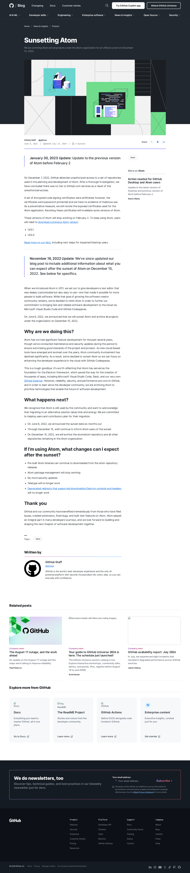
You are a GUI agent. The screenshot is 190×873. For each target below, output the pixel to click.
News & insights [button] (123, 15)
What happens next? (46, 399)
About (158, 824)
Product (55, 26)
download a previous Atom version (58, 222)
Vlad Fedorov (15, 668)
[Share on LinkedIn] (164, 142)
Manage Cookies (48, 866)
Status (130, 839)
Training (130, 834)
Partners (102, 829)
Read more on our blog (37, 242)
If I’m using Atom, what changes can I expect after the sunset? (71, 452)
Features (74, 824)
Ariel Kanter (74, 674)
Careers (159, 834)
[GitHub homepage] (11, 5)
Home (26, 26)
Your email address (121, 777)
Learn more (63, 736)
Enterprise (74, 834)
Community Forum (135, 829)
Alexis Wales (134, 198)
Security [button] (173, 15)
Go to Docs (20, 736)
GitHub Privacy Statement (143, 792)
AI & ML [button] (13, 15)
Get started (151, 736)
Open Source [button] (150, 15)
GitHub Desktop (33, 380)
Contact (130, 843)
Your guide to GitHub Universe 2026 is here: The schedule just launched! (94, 653)
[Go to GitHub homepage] (15, 821)
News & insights (41, 26)
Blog (21, 5)
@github (43, 140)
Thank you (35, 503)
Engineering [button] (64, 15)
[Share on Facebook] (158, 142)
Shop (158, 843)
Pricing (73, 843)
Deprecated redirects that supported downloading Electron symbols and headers (74, 488)
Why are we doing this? (49, 331)
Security (73, 829)
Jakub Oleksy (134, 668)
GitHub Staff (30, 140)
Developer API (104, 824)
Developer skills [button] (37, 15)
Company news (16, 648)
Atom (38, 539)
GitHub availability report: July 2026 (152, 652)
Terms (29, 866)
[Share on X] (152, 142)
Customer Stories (77, 839)
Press (158, 839)
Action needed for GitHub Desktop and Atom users (145, 180)
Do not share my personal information (72, 866)
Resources (74, 848)
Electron (102, 839)
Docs (129, 824)
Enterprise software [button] (92, 15)
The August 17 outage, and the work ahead (33, 653)
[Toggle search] (107, 6)
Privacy (37, 866)
